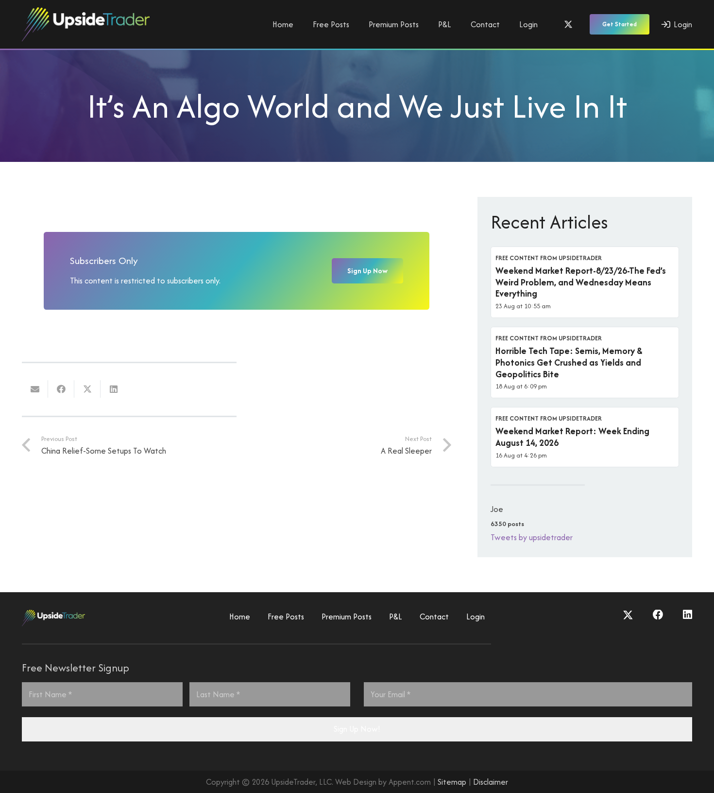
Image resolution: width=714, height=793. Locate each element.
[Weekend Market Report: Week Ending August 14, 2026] (585, 437)
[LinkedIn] (687, 615)
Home (239, 616)
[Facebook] (658, 615)
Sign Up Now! (357, 729)
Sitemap (452, 782)
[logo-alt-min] (86, 24)
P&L (395, 616)
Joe (497, 509)
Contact (434, 616)
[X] (568, 24)
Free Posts (286, 616)
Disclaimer (490, 782)
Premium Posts (347, 616)
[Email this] (35, 389)
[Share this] (61, 389)
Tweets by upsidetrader (532, 537)
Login (475, 616)
